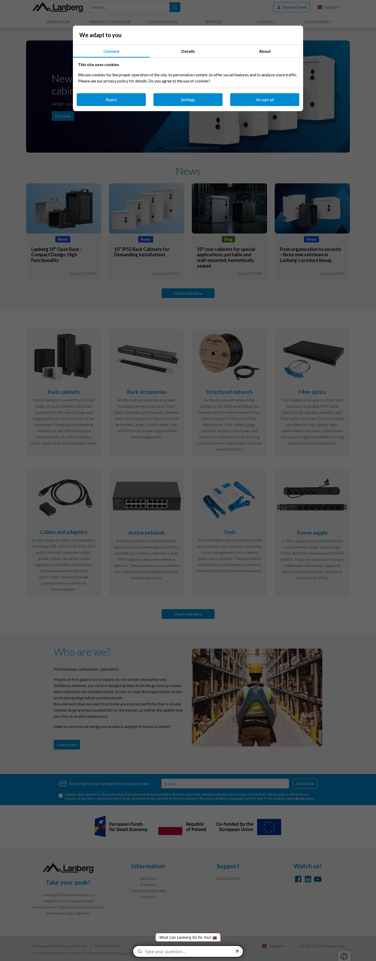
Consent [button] (111, 51)
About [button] (265, 51)
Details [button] (188, 51)
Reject (111, 99)
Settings (188, 99)
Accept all (265, 99)
